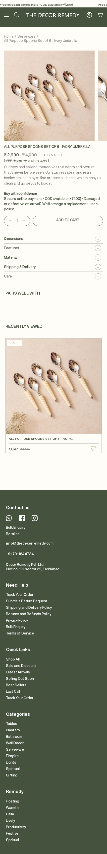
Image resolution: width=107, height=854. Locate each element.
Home (9, 36)
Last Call (13, 691)
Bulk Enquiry (15, 527)
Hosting (12, 801)
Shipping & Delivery (20, 267)
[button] (16, 14)
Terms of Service (20, 633)
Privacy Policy (17, 620)
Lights (11, 762)
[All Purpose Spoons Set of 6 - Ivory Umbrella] (54, 386)
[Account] (89, 14)
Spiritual (13, 769)
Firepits (12, 756)
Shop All (13, 659)
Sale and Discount (21, 665)
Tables (11, 723)
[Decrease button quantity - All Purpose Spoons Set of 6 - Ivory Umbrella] (9, 221)
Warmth (12, 807)
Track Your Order (19, 594)
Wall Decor (15, 743)
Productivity (16, 827)
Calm (10, 814)
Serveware (26, 36)
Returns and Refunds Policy (28, 614)
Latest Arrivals (18, 672)
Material (10, 257)
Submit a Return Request (27, 601)
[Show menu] (6, 14)
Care (8, 276)
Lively (10, 820)
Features (11, 248)
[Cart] (100, 14)
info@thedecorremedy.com (30, 543)
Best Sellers (16, 685)
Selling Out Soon (20, 678)
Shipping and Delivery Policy (29, 607)
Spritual (12, 840)
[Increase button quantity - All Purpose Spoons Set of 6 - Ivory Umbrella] (25, 221)
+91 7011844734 (20, 554)
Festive (12, 833)
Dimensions (13, 238)
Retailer (12, 534)
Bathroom (14, 736)
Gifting (11, 775)
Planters (13, 730)
